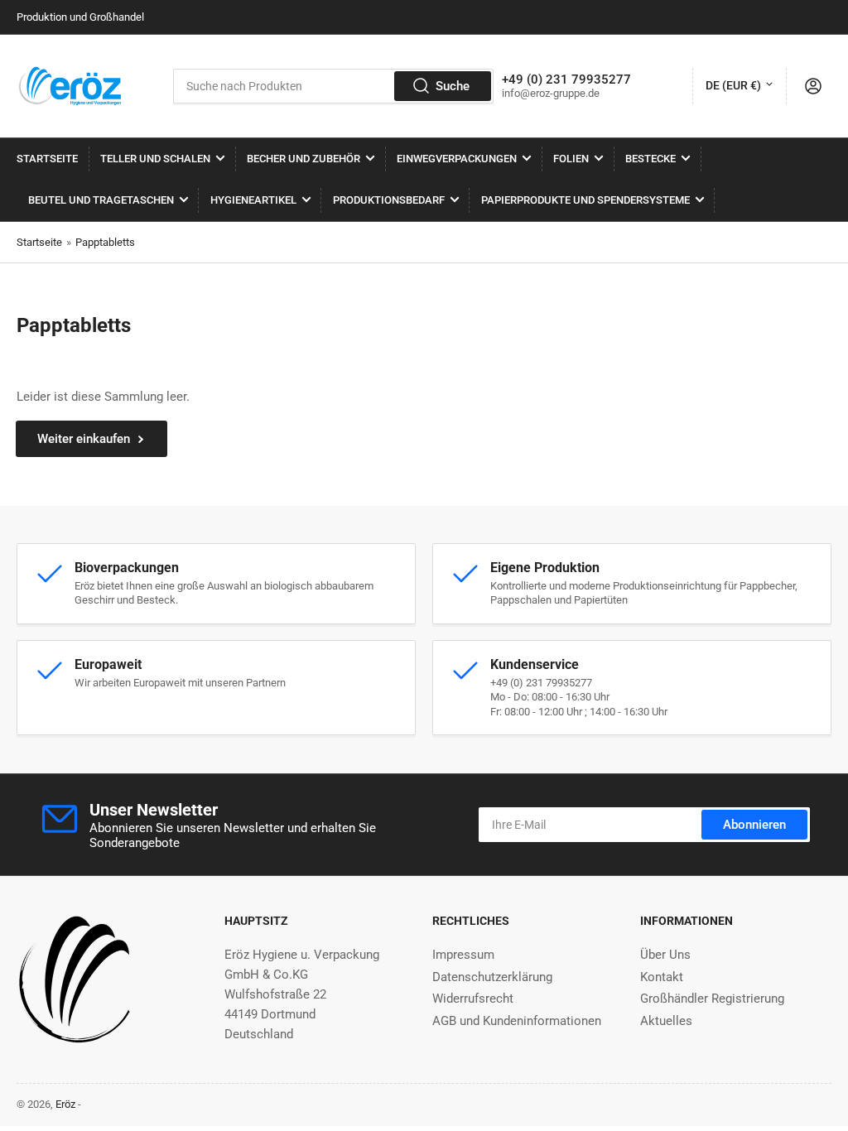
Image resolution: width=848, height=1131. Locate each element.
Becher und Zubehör (303, 158)
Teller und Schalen (155, 158)
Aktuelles (666, 1020)
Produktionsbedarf (389, 200)
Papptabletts (105, 242)
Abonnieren (754, 824)
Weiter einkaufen (83, 438)
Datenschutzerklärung (492, 977)
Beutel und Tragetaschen (101, 200)
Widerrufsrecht (472, 998)
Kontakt (661, 977)
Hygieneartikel (253, 200)
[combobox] (333, 86)
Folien (571, 158)
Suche (453, 86)
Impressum (463, 954)
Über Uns (665, 954)
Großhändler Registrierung (712, 998)
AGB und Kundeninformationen (516, 1020)
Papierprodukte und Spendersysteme (585, 200)
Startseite (47, 158)
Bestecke (650, 158)
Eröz (65, 1104)
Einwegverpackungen (457, 158)
